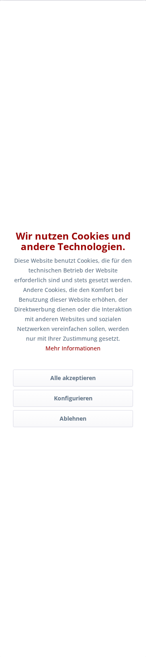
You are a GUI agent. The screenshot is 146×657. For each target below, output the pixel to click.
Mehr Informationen (73, 348)
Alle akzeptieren (73, 378)
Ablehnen (73, 418)
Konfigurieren (73, 398)
